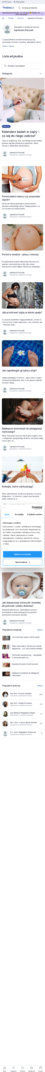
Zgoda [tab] (7, 514)
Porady (11, 18)
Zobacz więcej (8, 46)
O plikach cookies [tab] (34, 514)
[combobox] (29, 7)
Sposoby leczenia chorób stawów (25, 664)
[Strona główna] (3, 18)
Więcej (40, 630)
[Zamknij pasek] (41, 13)
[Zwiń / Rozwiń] (41, 73)
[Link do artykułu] (22, 119)
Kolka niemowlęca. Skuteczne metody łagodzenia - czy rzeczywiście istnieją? (27, 647)
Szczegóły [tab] (19, 514)
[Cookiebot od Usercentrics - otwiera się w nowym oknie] (32, 507)
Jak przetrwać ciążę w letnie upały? (26, 637)
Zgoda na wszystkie (22, 554)
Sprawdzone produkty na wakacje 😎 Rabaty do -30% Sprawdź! (21, 13)
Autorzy (21, 18)
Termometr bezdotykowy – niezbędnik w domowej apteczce (27, 656)
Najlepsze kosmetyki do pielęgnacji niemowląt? (25, 674)
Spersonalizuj (21, 562)
